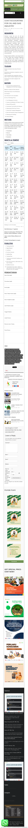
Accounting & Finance (15, 349)
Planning (6, 362)
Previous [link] (18, 226)
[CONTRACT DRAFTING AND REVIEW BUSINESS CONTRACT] (7, 413)
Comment (7, 442)
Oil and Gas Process (16, 358)
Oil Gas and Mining (10, 359)
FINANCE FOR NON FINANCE (15, 379)
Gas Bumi (16, 355)
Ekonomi (6, 355)
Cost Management (12, 353)
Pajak (15, 359)
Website (7, 464)
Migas (5, 356)
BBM (16, 352)
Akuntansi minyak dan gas (9, 352)
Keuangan (21, 355)
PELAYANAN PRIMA (20, 9)
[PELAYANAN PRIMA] (7, 401)
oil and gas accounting (17, 356)
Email (6, 459)
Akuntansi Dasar (17, 350)
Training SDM (11, 363)
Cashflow (19, 352)
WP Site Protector (17, 827)
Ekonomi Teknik (11, 355)
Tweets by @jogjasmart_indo (10, 788)
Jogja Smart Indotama (16, 28)
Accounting (8, 349)
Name (6, 454)
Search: (8, 144)
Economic (18, 353)
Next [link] (21, 226)
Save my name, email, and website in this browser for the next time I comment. (7, 474)
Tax (9, 362)
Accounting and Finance (8, 350)
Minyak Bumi (9, 356)
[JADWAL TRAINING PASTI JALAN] (7, 407)
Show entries (8, 142)
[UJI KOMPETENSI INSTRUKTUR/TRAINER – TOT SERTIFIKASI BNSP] (7, 395)
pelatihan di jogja (12, 360)
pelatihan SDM (18, 360)
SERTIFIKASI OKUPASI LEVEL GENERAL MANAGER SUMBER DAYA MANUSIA (13, 376)
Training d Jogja (13, 362)
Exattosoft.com (24, 827)
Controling (6, 353)
